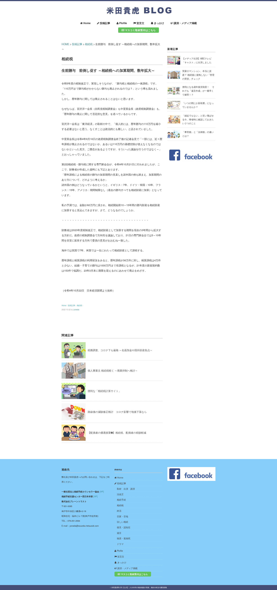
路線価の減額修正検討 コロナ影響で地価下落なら (117, 412)
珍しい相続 (122, 521)
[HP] (102, 491)
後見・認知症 (123, 527)
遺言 (119, 532)
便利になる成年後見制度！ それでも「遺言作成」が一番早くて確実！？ (198, 90)
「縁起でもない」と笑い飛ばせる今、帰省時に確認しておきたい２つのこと (198, 119)
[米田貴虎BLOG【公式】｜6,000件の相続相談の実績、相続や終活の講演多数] (138, 7)
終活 (119, 510)
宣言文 (140, 23)
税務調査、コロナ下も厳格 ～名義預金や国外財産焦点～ (120, 350)
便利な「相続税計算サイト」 (104, 391)
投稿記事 (104, 23)
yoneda (76, 309)
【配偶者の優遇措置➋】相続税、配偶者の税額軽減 (117, 432)
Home (87, 23)
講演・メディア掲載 (185, 23)
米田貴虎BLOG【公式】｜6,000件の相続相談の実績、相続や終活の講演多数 (139, 587)
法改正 (120, 494)
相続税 (67, 58)
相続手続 (121, 499)
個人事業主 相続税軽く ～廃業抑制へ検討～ (113, 370)
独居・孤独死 (123, 538)
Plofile (123, 23)
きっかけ (158, 23)
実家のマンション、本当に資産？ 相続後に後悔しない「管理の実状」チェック (198, 74)
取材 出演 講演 (126, 488)
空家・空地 (122, 516)
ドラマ (120, 544)
